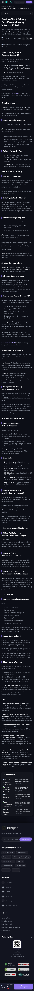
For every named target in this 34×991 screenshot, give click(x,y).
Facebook (9, 896)
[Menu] (3, 2)
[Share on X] (27, 38)
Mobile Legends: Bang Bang (21, 857)
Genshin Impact (7, 865)
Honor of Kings (20, 865)
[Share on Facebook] (23, 38)
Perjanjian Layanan (7, 921)
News (10, 6)
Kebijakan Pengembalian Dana (11, 927)
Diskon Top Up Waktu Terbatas (23, 987)
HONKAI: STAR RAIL (8, 852)
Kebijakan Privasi (7, 924)
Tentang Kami (6, 918)
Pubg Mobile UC (22, 852)
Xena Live (15, 870)
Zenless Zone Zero (8, 861)
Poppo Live (6, 857)
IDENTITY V (6, 870)
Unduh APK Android (18, 956)
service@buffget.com (12, 905)
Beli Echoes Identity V (8, 343)
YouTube (8, 892)
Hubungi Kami (6, 930)
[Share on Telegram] (30, 38)
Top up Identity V (16, 93)
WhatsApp (9, 901)
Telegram (9, 887)
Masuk (29, 2)
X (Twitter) (9, 882)
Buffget (4, 6)
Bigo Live (20, 861)
